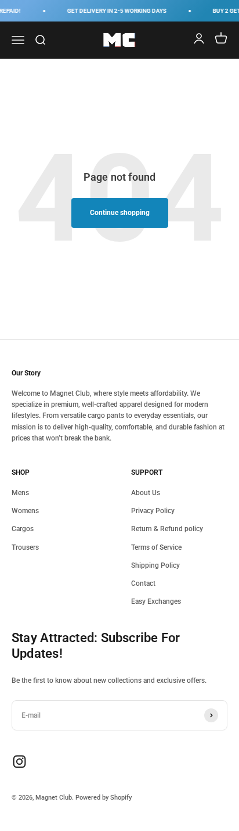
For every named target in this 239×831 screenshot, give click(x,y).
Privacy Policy (153, 511)
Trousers (25, 547)
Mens (20, 493)
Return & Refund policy (167, 529)
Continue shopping (120, 213)
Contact (143, 583)
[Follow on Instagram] (19, 761)
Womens (25, 511)
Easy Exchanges (156, 601)
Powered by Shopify (103, 797)
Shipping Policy (155, 565)
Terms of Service (156, 547)
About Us (145, 493)
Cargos (23, 529)
